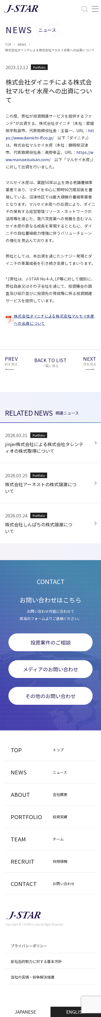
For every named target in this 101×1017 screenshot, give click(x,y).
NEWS (22, 44)
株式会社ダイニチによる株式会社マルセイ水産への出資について (50, 50)
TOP (8, 44)
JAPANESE (25, 1011)
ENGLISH (75, 1011)
